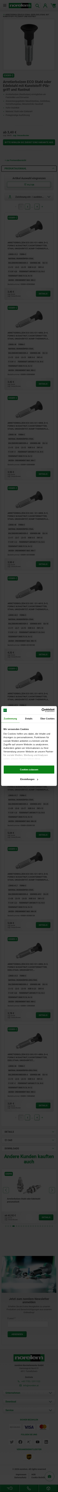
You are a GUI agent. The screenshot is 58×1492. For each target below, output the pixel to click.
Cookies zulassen (29, 769)
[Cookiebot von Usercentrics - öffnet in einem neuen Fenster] (42, 710)
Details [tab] (28, 718)
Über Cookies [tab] (47, 718)
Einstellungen (27, 779)
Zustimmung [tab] (10, 718)
